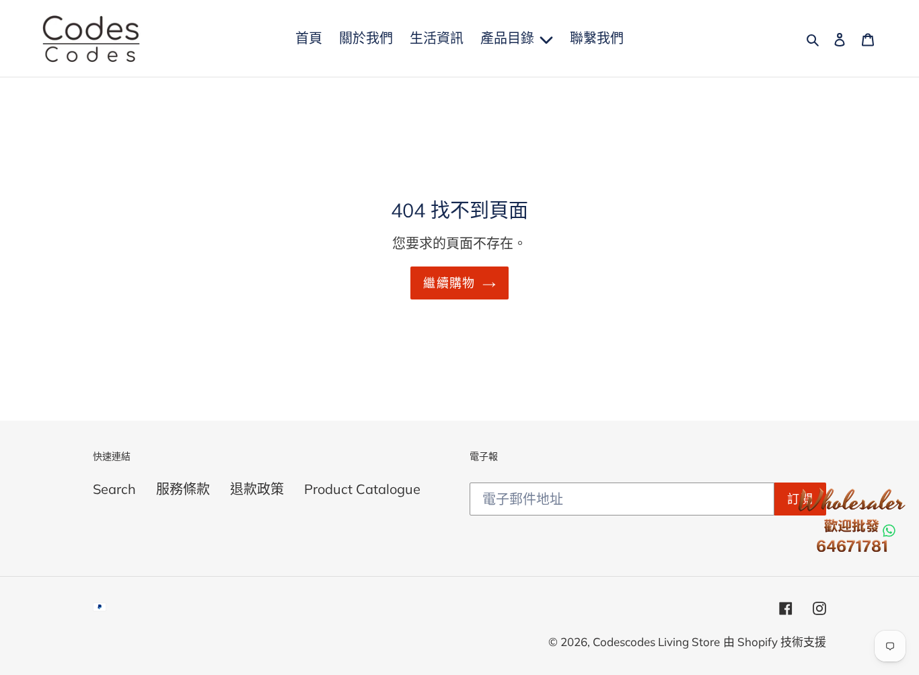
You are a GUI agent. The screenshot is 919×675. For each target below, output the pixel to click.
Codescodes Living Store (656, 642)
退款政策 (257, 489)
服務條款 (183, 489)
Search (114, 489)
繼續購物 (449, 283)
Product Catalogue (362, 489)
